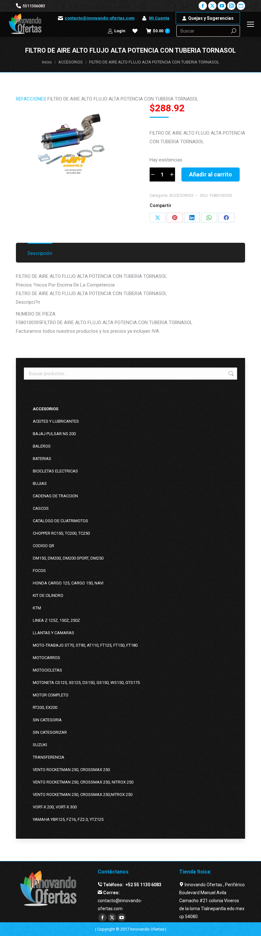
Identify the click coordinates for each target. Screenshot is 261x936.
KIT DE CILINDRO (48, 595)
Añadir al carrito (210, 174)
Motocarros (46, 657)
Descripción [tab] (40, 253)
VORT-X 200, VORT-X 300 (55, 807)
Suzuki (40, 744)
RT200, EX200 (45, 707)
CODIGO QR (43, 545)
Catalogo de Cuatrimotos (60, 520)
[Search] (233, 31)
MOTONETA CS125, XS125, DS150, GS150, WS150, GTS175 (86, 682)
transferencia (48, 757)
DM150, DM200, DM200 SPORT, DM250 (68, 558)
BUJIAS (40, 483)
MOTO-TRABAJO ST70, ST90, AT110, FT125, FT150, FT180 (85, 645)
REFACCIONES (31, 99)
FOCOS (39, 570)
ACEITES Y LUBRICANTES (56, 421)
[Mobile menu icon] (250, 24)
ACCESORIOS (181, 195)
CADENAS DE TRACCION (55, 496)
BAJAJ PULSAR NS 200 (54, 433)
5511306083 (34, 6)
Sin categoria (47, 719)
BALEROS (42, 446)
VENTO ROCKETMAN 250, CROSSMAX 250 (71, 769)
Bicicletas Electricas (55, 471)
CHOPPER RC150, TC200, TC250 (61, 533)
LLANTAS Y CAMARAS (53, 632)
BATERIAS (42, 458)
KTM (37, 607)
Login (119, 30)
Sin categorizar (50, 732)
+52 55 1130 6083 (142, 884)
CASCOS (41, 508)
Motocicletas (47, 670)
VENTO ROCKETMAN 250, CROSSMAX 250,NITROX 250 (82, 794)
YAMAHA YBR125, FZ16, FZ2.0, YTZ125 (68, 819)
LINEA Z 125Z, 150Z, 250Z (56, 620)
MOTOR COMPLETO (50, 695)
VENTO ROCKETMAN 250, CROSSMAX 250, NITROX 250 (83, 782)
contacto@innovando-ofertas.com (100, 18)
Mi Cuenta (159, 18)
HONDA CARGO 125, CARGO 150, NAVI (68, 583)
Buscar (230, 374)
